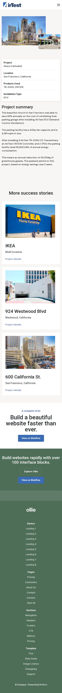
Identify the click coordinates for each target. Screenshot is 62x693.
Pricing (31, 577)
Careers (31, 597)
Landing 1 (31, 528)
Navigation (31, 615)
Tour (31, 653)
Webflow (43, 685)
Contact (31, 592)
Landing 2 (31, 533)
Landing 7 (31, 559)
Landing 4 (31, 544)
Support (31, 674)
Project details (13, 258)
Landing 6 (31, 554)
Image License (31, 663)
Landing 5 (31, 549)
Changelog (31, 669)
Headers (31, 620)
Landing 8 (31, 564)
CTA (31, 630)
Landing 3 (31, 539)
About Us (31, 587)
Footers (31, 625)
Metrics (31, 636)
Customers (31, 582)
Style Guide (31, 658)
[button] (58, 5)
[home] (11, 4)
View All (31, 603)
